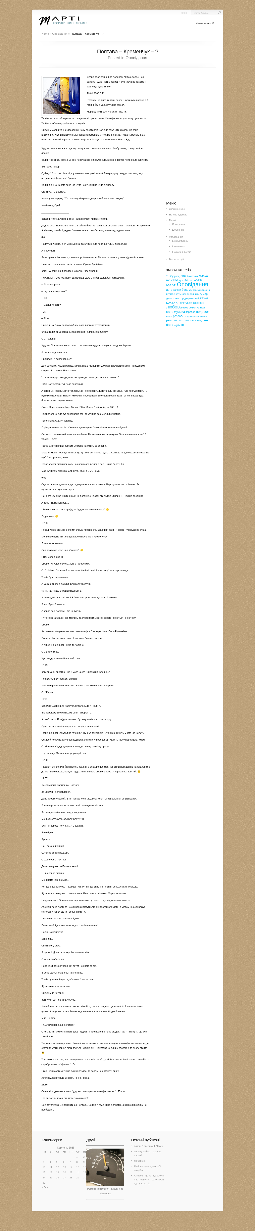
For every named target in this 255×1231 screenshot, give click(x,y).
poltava (203, 276)
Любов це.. (140, 1161)
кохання (172, 302)
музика (179, 312)
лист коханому (195, 302)
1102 (169, 276)
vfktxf (174, 280)
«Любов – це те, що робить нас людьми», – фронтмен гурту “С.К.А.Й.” (149, 1179)
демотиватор (175, 298)
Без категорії (176, 259)
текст (193, 320)
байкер (177, 289)
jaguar (175, 276)
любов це (186, 307)
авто (169, 289)
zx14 (185, 280)
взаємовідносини (201, 290)
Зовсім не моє (177, 209)
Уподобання (176, 237)
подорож (202, 312)
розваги (178, 316)
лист (183, 302)
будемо (187, 289)
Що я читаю (178, 246)
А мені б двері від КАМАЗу (148, 1146)
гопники (194, 294)
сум (186, 320)
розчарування (200, 316)
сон (174, 320)
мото (169, 311)
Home (45, 33)
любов (173, 306)
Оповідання (60, 33)
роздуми (188, 316)
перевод (190, 311)
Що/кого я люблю (181, 252)
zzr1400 (197, 280)
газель (185, 294)
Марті (172, 220)
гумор (204, 294)
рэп (168, 320)
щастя (179, 325)
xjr (180, 280)
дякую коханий (191, 298)
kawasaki (192, 276)
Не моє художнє (178, 214)
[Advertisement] (196, 136)
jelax (183, 276)
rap (168, 280)
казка (204, 298)
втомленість (173, 294)
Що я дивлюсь (180, 241)
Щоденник (178, 229)
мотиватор (198, 307)
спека (179, 320)
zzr (190, 280)
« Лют (45, 1187)
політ (169, 316)
